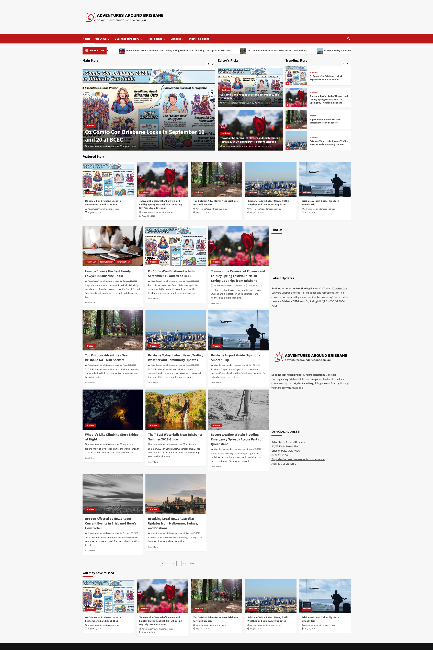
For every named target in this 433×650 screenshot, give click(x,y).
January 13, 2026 (193, 533)
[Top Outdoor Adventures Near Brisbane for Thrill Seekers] (296, 97)
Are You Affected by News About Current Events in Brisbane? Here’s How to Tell (110, 523)
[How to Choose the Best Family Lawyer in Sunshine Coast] (113, 246)
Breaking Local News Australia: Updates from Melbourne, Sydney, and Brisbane (173, 523)
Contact (175, 39)
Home (86, 39)
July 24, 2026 (309, 212)
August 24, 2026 (129, 146)
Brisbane (90, 118)
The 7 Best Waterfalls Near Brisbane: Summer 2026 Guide (175, 437)
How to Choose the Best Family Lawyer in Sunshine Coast (108, 273)
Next (192, 563)
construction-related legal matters (291, 296)
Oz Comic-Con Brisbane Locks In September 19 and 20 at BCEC (103, 202)
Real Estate (154, 39)
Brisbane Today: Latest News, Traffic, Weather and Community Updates (313, 50)
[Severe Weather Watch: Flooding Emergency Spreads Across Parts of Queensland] (238, 410)
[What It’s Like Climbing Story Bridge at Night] (113, 410)
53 (184, 563)
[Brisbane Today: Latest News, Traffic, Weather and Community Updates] (296, 119)
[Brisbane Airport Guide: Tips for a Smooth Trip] (296, 140)
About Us (101, 39)
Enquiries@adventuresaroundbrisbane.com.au (298, 459)
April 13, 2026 (191, 444)
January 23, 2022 (130, 281)
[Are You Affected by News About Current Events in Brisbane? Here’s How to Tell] (113, 494)
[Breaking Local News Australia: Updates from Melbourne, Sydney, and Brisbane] (175, 494)
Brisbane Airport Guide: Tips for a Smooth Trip (327, 143)
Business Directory (127, 39)
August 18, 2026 (202, 212)
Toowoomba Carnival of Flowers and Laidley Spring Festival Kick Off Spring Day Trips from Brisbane (130, 50)
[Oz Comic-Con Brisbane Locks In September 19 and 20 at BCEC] (108, 179)
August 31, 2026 (264, 102)
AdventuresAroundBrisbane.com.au (103, 146)
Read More (90, 302)
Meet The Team (199, 39)
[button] (348, 39)
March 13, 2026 (255, 449)
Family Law (91, 261)
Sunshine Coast (123, 261)
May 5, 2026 (128, 444)
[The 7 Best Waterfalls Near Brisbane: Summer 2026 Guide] (175, 410)
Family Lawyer (106, 261)
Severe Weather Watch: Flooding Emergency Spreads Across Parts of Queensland (237, 439)
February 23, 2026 (130, 533)
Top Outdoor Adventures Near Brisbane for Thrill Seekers (229, 50)
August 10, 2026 (257, 212)
